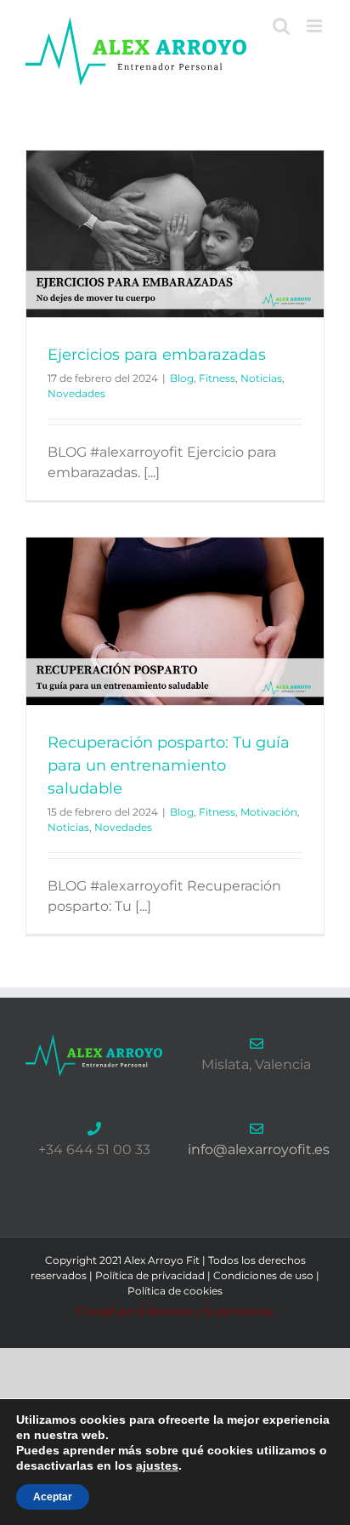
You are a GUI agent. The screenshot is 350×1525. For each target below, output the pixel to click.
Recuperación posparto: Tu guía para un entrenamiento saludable (169, 765)
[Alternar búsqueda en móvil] (281, 26)
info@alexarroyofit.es (259, 1149)
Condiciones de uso (263, 1275)
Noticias (261, 378)
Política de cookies (175, 1290)
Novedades (76, 393)
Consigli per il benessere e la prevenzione (175, 1310)
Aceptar (52, 1497)
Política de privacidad (150, 1275)
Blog (182, 378)
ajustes (157, 1465)
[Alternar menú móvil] (316, 26)
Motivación (268, 811)
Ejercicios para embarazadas (157, 354)
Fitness (217, 378)
